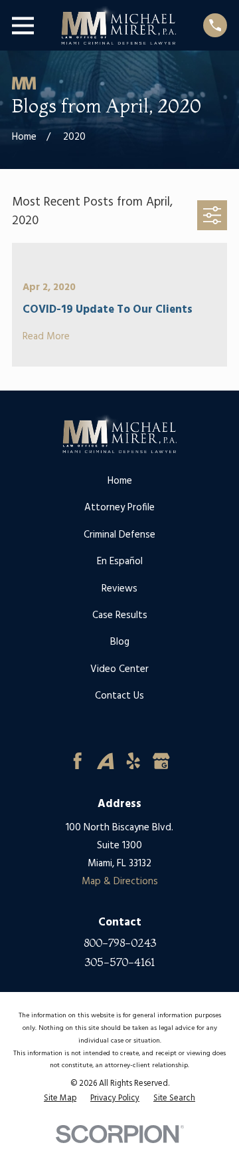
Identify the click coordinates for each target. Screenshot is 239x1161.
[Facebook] (77, 761)
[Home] (118, 25)
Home (120, 481)
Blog (119, 642)
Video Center (119, 669)
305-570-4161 (120, 962)
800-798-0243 (120, 943)
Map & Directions (120, 882)
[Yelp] (133, 761)
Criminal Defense (119, 535)
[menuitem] (60, 1098)
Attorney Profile (119, 508)
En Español (120, 562)
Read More (46, 337)
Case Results (119, 615)
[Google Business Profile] (161, 761)
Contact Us (119, 696)
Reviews (119, 589)
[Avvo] (105, 761)
